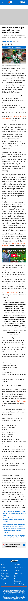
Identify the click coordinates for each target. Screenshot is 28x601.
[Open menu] (2, 2)
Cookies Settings (19, 584)
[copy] (11, 44)
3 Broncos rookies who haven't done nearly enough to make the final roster (14, 537)
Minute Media (10, 587)
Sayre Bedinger (7, 41)
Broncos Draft (9, 552)
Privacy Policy (18, 573)
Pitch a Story (5, 573)
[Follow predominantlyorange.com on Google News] (24, 545)
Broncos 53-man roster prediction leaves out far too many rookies (14, 525)
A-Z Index (4, 584)
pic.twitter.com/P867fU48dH (10, 439)
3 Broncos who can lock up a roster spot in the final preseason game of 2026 (14, 513)
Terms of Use (5, 576)
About (3, 564)
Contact (3, 567)
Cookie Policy (18, 576)
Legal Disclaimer (6, 579)
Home (3, 552)
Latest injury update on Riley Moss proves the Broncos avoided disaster (14, 530)
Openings (17, 564)
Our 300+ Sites (18, 567)
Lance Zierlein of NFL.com (10, 292)
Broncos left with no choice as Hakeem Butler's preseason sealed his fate (14, 519)
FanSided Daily (18, 570)
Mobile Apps (5, 570)
